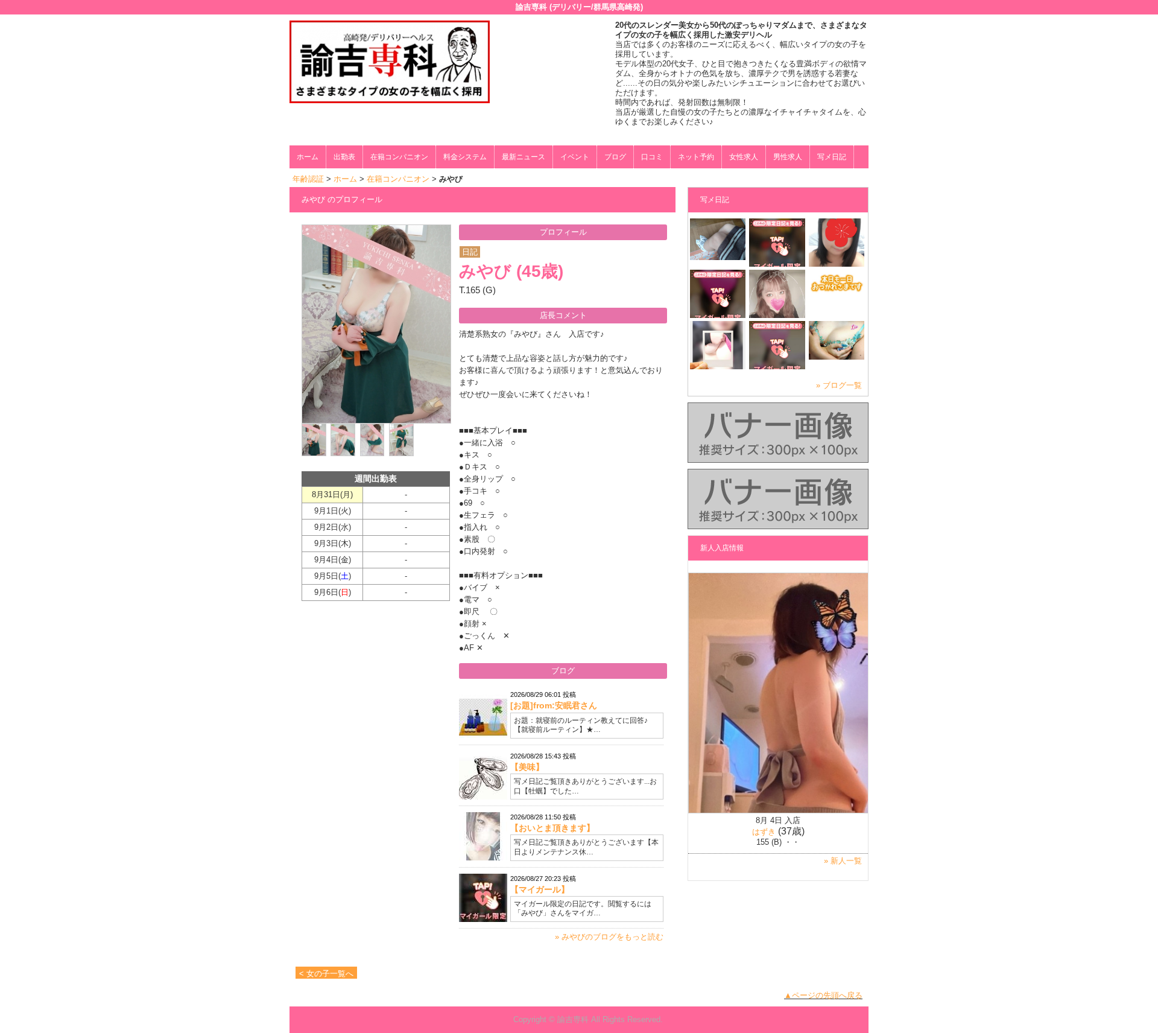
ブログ (615, 157)
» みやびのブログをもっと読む (609, 936)
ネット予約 (696, 157)
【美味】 (527, 767)
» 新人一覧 (843, 860)
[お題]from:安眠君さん (553, 705)
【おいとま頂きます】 (552, 828)
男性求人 (787, 157)
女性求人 (743, 157)
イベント (574, 157)
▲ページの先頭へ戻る (823, 995)
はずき (764, 831)
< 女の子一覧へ (326, 973)
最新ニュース (523, 157)
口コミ (652, 157)
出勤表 (344, 157)
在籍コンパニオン (399, 157)
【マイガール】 (539, 889)
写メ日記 (831, 157)
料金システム (465, 157)
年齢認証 (308, 178)
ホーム (307, 157)
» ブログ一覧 (839, 385)
